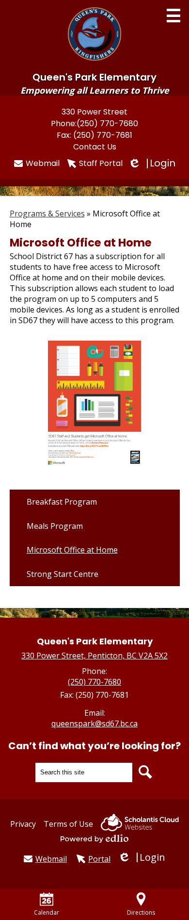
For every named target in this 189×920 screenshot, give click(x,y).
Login (152, 163)
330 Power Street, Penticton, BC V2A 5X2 (94, 655)
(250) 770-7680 (107, 123)
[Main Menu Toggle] (173, 15)
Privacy (23, 824)
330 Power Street (94, 111)
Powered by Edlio (94, 838)
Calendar (46, 912)
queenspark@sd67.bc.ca (94, 723)
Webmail (43, 163)
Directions (141, 912)
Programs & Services (47, 213)
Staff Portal (101, 163)
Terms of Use (68, 824)
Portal (99, 859)
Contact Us (94, 146)
